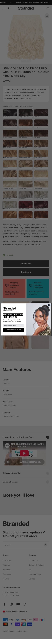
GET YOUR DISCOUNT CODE (14, 330)
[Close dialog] (49, 305)
